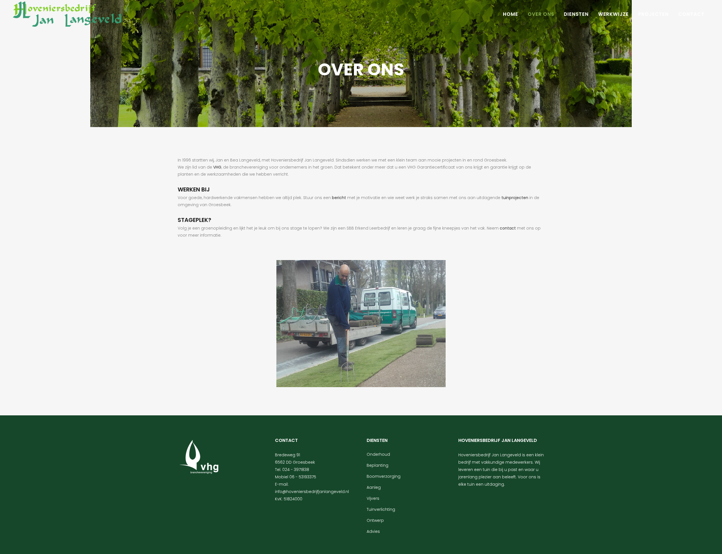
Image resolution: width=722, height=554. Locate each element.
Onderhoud (378, 454)
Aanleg (374, 487)
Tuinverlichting (381, 509)
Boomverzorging (383, 476)
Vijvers (373, 498)
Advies (373, 531)
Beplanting (377, 465)
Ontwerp (375, 520)
